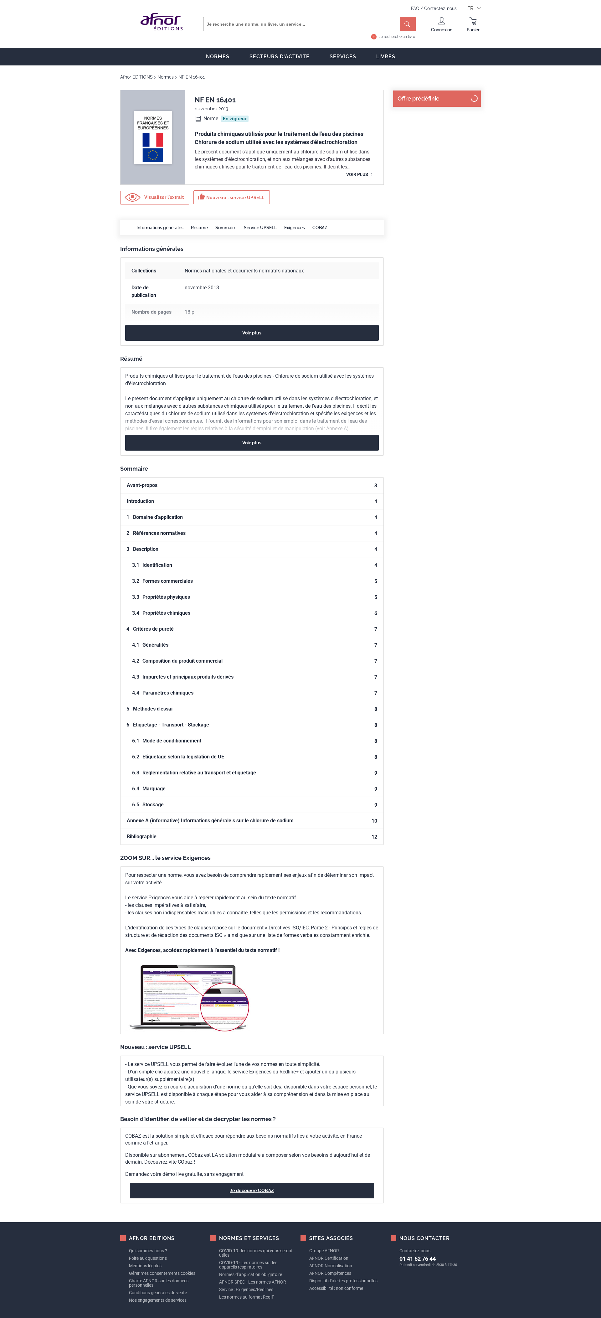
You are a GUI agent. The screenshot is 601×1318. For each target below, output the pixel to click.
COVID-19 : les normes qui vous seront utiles (256, 1253)
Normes (217, 56)
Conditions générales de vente (158, 1292)
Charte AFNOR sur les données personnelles (158, 1283)
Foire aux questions (148, 1258)
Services (343, 56)
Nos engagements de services (158, 1300)
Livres (385, 56)
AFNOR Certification (328, 1258)
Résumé (199, 227)
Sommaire (225, 227)
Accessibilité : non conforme (336, 1288)
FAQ (415, 8)
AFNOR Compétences (330, 1273)
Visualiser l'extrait (163, 196)
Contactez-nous (440, 8)
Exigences (294, 227)
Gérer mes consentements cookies (162, 1273)
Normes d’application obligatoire (250, 1274)
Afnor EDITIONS (136, 77)
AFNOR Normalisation (330, 1265)
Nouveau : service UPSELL (231, 196)
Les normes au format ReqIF (246, 1297)
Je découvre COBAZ (252, 1190)
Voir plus (357, 174)
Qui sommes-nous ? (148, 1250)
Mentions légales (145, 1265)
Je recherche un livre (397, 36)
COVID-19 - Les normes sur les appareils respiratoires (248, 1264)
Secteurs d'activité (279, 56)
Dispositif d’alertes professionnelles (343, 1280)
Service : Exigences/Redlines (246, 1289)
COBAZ (319, 227)
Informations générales (159, 227)
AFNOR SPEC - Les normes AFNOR (252, 1281)
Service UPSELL (260, 227)
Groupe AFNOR (324, 1250)
